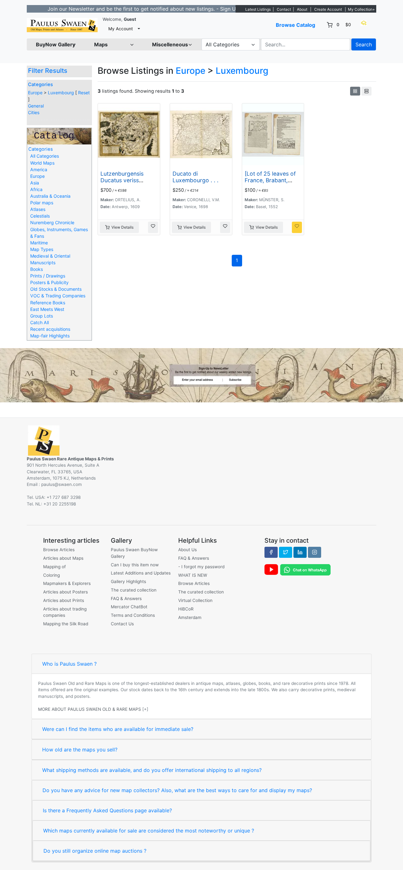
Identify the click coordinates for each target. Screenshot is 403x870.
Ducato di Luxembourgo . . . (196, 177)
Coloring (51, 575)
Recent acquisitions (50, 329)
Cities (33, 112)
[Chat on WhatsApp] (305, 569)
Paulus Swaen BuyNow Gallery (134, 552)
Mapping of (54, 566)
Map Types (41, 249)
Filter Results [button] (48, 70)
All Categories (44, 156)
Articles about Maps (63, 558)
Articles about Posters (65, 591)
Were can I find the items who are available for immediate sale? (117, 729)
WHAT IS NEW (192, 575)
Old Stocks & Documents (56, 289)
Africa (36, 189)
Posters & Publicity (49, 282)
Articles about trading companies (65, 612)
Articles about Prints (63, 600)
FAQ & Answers (126, 598)
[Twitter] (285, 552)
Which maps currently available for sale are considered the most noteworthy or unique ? (148, 830)
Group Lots (41, 315)
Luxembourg (61, 92)
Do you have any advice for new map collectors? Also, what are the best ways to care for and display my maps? (177, 790)
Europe (35, 92)
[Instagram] (314, 552)
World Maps (42, 163)
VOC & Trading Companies (57, 295)
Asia (34, 182)
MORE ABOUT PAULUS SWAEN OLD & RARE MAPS (89, 709)
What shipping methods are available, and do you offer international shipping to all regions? (152, 770)
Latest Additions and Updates (141, 572)
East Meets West (47, 309)
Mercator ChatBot (129, 606)
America (38, 169)
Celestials (40, 216)
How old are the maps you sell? (79, 749)
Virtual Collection (195, 600)
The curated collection (133, 590)
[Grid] (355, 91)
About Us (187, 549)
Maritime (39, 242)
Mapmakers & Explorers (67, 583)
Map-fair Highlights (50, 335)
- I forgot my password (201, 566)
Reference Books (47, 302)
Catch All (39, 322)
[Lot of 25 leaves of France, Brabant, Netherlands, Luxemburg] (270, 183)
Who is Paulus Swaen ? (69, 664)
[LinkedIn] (300, 552)
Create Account (328, 9)
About (302, 9)
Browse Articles (59, 549)
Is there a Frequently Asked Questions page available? (107, 810)
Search (363, 44)
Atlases (37, 209)
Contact (284, 9)
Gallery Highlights (128, 581)
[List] (366, 91)
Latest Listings (258, 9)
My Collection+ (361, 9)
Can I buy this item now (135, 564)
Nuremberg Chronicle (52, 222)
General (36, 105)
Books (36, 269)
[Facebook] (271, 552)
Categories (40, 84)
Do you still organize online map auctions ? (94, 851)
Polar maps (41, 202)
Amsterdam (190, 617)
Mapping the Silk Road (65, 623)
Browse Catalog (295, 25)
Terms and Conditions (133, 615)
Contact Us (122, 623)
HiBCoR (186, 608)
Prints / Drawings (47, 275)
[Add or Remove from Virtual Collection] (153, 227)
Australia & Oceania (50, 196)
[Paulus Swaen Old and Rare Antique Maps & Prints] (62, 25)
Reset (84, 92)
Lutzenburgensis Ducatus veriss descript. (122, 180)
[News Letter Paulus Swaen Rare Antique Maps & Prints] (201, 374)
